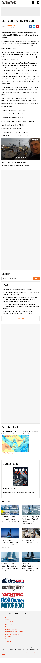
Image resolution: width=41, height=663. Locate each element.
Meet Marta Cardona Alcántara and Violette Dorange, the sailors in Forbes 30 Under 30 (18, 312)
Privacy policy (26, 652)
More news (20, 319)
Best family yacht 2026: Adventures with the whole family (10, 519)
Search (36, 278)
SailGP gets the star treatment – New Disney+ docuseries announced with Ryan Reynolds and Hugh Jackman (21, 306)
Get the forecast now (8, 453)
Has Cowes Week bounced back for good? (17, 289)
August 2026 (9, 488)
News (5, 285)
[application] (20, 149)
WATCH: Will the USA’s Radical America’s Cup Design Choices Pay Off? (30, 567)
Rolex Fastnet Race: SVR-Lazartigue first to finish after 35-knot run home (9, 543)
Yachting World (11, 25)
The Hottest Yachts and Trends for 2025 (30, 541)
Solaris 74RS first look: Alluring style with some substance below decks (9, 567)
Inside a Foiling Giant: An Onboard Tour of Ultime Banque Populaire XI (30, 520)
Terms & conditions (16, 652)
